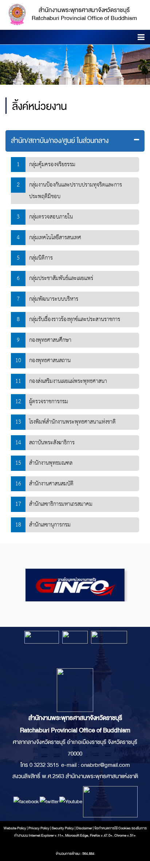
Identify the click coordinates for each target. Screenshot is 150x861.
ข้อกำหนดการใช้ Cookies (112, 828)
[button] (141, 38)
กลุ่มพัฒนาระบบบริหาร (53, 299)
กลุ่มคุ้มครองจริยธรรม (52, 164)
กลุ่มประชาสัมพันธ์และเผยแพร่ (61, 278)
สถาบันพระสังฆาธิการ (52, 442)
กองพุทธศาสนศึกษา (50, 340)
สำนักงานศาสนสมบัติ (51, 483)
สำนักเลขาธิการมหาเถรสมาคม (60, 504)
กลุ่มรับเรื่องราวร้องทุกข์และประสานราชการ (74, 319)
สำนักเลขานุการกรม (50, 525)
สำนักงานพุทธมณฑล (50, 463)
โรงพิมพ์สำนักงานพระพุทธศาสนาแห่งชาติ (72, 422)
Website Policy (15, 828)
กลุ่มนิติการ (41, 258)
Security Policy (63, 828)
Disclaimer (84, 828)
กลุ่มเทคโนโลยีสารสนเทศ (55, 237)
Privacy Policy (39, 828)
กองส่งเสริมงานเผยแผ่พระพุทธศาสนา (68, 381)
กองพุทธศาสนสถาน (50, 360)
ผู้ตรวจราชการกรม (48, 401)
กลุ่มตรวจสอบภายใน (51, 217)
